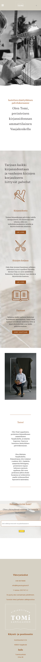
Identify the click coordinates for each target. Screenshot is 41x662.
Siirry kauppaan (21, 332)
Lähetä (22, 531)
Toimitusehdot (20, 654)
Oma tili (20, 657)
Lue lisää (20, 232)
